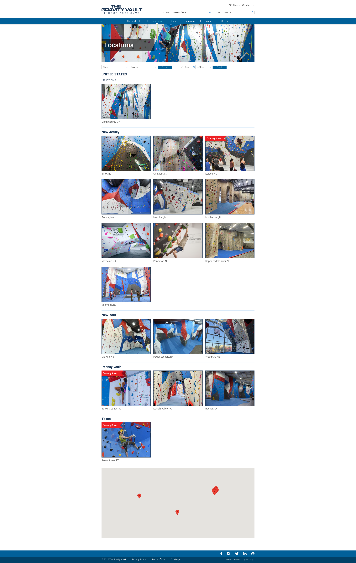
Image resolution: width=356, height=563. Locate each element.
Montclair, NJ (109, 261)
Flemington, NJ (110, 217)
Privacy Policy (139, 559)
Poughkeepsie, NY (163, 356)
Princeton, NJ (160, 261)
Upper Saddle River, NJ (217, 261)
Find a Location (165, 12)
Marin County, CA (111, 121)
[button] (139, 496)
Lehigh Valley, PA (162, 408)
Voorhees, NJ (109, 304)
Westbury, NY (212, 356)
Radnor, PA (211, 408)
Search (219, 12)
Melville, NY (108, 356)
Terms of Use (158, 559)
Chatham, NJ (160, 173)
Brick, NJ (106, 173)
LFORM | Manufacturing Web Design (240, 560)
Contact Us (248, 5)
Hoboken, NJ (160, 217)
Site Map (175, 559)
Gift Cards (234, 5)
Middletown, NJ (213, 217)
